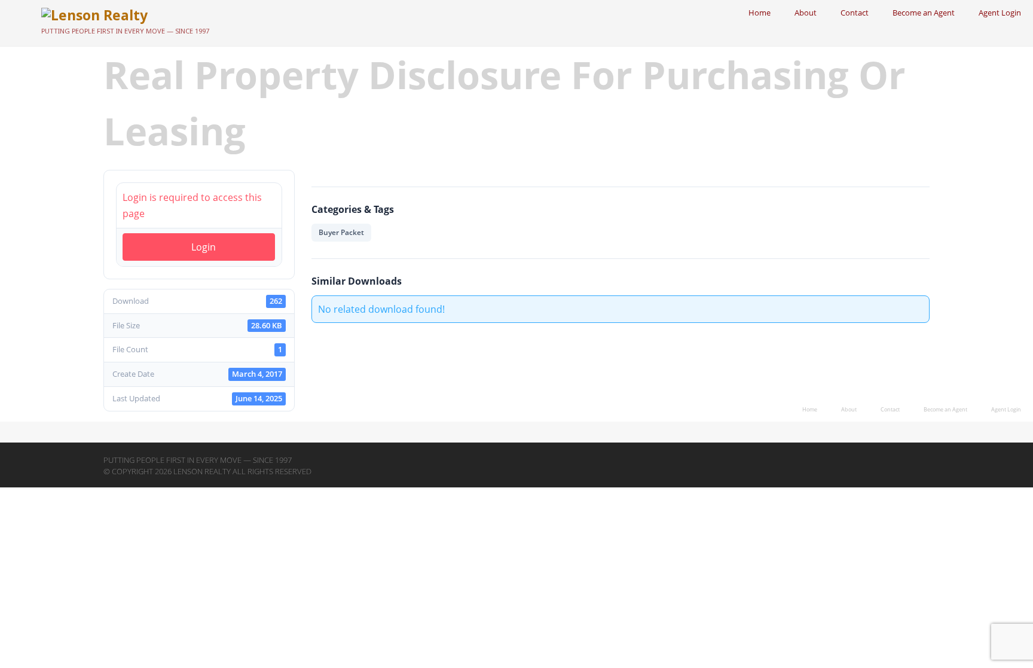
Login (203, 247)
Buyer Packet (341, 232)
